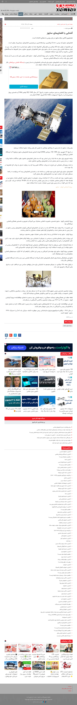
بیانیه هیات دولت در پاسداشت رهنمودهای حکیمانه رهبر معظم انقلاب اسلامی (54, 430)
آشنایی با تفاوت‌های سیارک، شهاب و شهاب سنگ (60, 525)
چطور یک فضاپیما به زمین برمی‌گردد (63, 604)
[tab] (38, 418)
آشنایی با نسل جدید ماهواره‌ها (64, 528)
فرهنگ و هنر (13, 14)
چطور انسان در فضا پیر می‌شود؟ (64, 470)
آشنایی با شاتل (67, 478)
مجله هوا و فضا (68, 326)
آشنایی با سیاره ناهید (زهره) (64, 549)
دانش (20, 14)
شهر (35, 14)
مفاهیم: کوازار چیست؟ (66, 509)
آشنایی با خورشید (67, 565)
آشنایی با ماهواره (67, 586)
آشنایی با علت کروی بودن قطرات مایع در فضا (61, 486)
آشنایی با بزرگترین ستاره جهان (64, 512)
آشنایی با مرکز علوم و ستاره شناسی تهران (61, 491)
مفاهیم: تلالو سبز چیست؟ (65, 465)
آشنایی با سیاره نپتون (66, 594)
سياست (57, 14)
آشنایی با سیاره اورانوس (65, 607)
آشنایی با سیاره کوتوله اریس (64, 462)
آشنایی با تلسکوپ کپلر (65, 538)
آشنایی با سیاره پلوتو (66, 588)
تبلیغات (69, 691)
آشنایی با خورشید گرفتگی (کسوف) (63, 567)
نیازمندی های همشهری (60, 1)
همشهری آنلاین (65, 7)
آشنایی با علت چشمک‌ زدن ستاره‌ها (63, 502)
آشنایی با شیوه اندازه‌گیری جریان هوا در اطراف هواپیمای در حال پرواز (56, 612)
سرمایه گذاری (23, 87)
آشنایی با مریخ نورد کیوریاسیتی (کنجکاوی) (61, 507)
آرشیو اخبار (64, 14)
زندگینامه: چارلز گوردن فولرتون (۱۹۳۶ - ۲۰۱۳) (61, 475)
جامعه (40, 14)
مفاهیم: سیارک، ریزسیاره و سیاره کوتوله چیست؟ (60, 575)
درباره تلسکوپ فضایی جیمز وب (64, 636)
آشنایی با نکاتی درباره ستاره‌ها (64, 591)
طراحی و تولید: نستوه (38, 702)
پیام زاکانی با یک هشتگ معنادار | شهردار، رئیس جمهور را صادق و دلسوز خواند (54, 438)
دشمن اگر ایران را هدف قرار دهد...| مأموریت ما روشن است (58, 435)
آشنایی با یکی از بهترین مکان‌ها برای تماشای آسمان (59, 620)
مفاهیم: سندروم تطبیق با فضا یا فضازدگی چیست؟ (60, 517)
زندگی (25, 14)
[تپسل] (10, 67)
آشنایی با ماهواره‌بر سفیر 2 (65, 580)
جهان (51, 14)
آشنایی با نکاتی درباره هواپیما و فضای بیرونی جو (60, 504)
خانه (72, 14)
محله (30, 14)
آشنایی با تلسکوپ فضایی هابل (64, 633)
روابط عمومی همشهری (33, 1)
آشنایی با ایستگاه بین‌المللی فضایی (63, 454)
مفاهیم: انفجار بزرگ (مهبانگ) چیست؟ (62, 630)
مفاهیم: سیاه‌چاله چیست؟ (65, 457)
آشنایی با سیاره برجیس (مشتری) (63, 515)
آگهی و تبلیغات (51, 1)
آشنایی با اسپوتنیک (66, 617)
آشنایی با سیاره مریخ (66, 557)
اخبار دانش (63, 24)
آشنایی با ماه (68, 494)
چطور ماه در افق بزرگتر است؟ (64, 562)
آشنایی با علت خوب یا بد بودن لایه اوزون (61, 596)
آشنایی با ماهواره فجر (66, 536)
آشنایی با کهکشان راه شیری (65, 602)
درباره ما (69, 686)
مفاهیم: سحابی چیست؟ (65, 625)
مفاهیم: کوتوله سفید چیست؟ (64, 554)
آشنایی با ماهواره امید (66, 599)
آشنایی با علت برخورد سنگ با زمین (63, 544)
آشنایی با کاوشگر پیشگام (65, 609)
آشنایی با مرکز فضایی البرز (65, 499)
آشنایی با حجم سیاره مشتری (64, 533)
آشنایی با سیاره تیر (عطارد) (65, 523)
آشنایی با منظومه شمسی (65, 452)
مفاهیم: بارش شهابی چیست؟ (64, 573)
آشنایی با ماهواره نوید (66, 552)
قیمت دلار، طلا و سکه (66, 688)
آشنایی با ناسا (68, 459)
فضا (58, 24)
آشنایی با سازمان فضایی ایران (64, 467)
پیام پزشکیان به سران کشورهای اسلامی (62, 427)
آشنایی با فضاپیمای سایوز (60, 33)
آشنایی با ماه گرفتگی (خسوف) (64, 546)
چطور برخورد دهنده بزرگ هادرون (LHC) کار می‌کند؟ (59, 615)
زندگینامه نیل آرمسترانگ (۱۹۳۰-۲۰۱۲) (62, 530)
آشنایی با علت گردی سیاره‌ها (64, 473)
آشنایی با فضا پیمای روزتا (65, 583)
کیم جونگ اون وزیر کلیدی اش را (61, 19)
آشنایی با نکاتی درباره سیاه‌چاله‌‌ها (63, 578)
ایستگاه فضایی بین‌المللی (16, 62)
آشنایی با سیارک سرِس (66, 481)
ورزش (6, 14)
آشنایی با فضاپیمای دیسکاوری (64, 623)
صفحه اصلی (70, 24)
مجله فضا (68, 541)
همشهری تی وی (43, 1)
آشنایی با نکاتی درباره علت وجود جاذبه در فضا (61, 570)
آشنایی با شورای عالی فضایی (64, 520)
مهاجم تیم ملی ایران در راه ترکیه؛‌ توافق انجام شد (60, 440)
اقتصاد (46, 14)
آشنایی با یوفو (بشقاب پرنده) (64, 559)
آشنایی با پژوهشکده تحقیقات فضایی (62, 483)
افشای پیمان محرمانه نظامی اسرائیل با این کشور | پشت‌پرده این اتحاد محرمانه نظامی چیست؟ (50, 432)
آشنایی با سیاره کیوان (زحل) (64, 496)
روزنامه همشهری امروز (70, 1)
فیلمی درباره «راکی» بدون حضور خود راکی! (61, 443)
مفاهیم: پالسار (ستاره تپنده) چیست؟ (62, 628)
